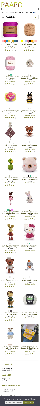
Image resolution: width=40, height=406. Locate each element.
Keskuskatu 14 (6, 368)
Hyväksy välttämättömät (14, 402)
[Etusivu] (11, 7)
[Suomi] (34, 12)
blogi (21, 12)
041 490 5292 (10, 389)
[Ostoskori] (31, 12)
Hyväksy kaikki (29, 402)
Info (27, 12)
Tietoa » (33, 399)
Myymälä (14, 12)
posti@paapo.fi (7, 391)
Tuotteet (5, 12)
